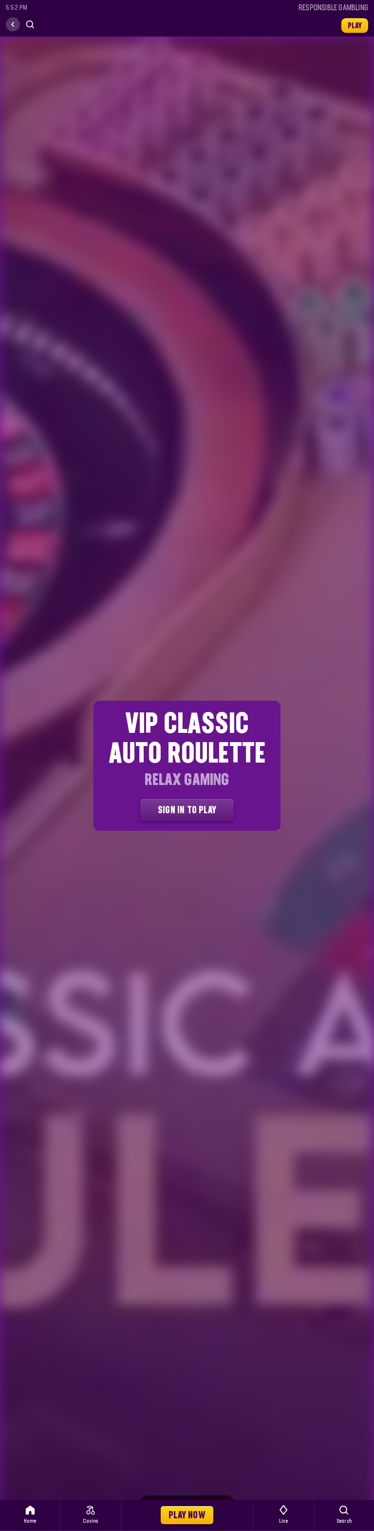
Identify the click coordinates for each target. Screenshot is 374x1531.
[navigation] (13, 25)
